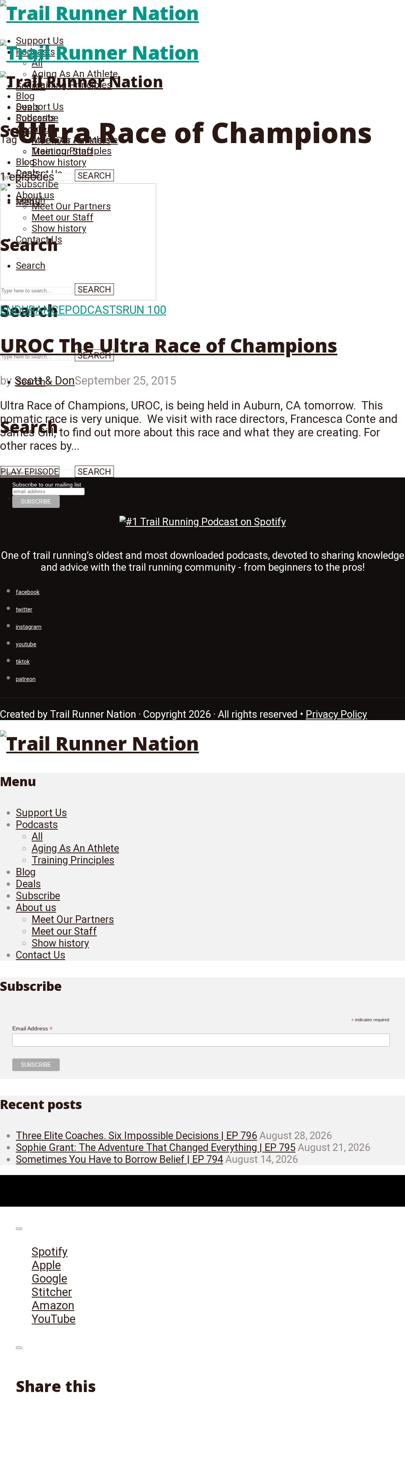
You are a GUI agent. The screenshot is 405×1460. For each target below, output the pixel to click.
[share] (19, 1348)
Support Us (40, 106)
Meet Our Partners (73, 919)
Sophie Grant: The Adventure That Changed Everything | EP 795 (155, 1147)
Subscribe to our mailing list (46, 484)
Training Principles (73, 860)
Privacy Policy (336, 714)
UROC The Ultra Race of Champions (168, 345)
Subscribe (38, 896)
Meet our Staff (64, 931)
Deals (28, 884)
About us (36, 907)
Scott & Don (45, 380)
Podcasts (94, 310)
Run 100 (144, 310)
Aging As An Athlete (75, 848)
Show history (59, 162)
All (37, 836)
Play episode (29, 471)
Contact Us (40, 955)
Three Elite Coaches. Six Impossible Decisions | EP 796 (136, 1135)
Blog (25, 96)
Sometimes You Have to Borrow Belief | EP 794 (119, 1159)
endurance (32, 310)
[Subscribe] (19, 1229)
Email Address (32, 1028)
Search (94, 175)
